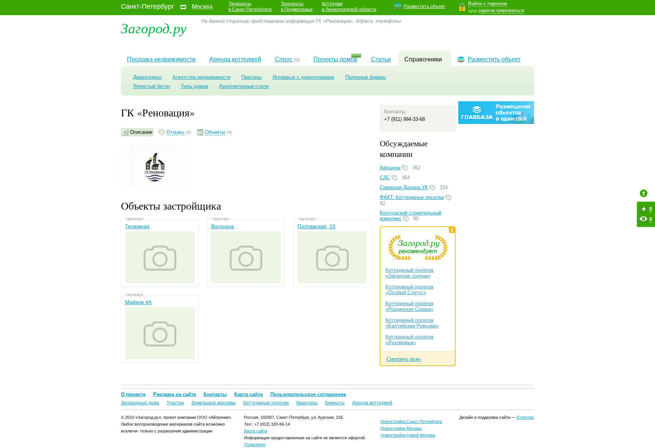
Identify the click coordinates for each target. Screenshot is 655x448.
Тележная (137, 226)
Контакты (215, 394)
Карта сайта (248, 394)
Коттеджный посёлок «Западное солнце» (409, 273)
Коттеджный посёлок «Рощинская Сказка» (409, 306)
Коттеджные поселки (266, 403)
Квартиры (307, 403)
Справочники (423, 59)
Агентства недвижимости (201, 77)
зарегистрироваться (501, 10)
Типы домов (194, 86)
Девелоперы (147, 77)
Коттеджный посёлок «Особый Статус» (409, 289)
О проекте (133, 394)
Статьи (381, 59)
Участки (175, 403)
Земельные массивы (213, 403)
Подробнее (254, 444)
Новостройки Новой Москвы (408, 435)
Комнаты (335, 403)
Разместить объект (424, 6)
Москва (202, 7)
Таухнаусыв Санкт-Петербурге (250, 6)
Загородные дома (140, 403)
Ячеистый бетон (151, 86)
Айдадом (390, 168)
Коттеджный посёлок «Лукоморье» (409, 339)
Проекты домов (335, 59)
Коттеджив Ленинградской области (349, 6)
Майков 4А (138, 302)
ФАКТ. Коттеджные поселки (412, 197)
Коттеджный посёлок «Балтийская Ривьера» (412, 323)
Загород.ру (153, 27)
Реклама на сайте (174, 394)
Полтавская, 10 (316, 226)
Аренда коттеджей (235, 59)
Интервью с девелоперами (303, 77)
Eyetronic (525, 417)
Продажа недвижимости (161, 59)
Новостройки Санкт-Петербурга (411, 421)
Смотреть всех (404, 359)
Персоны (251, 77)
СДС (385, 177)
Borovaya (222, 226)
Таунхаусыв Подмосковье (297, 6)
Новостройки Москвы (401, 428)
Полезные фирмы (365, 77)
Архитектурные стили (244, 86)
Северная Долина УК (404, 187)
